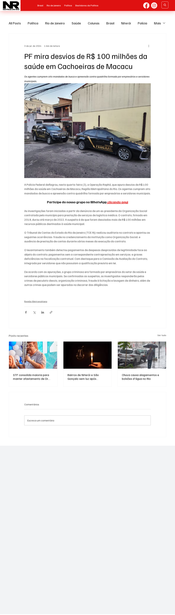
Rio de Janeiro (55, 23)
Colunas (93, 23)
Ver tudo (161, 335)
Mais (157, 23)
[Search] (164, 5)
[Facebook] (146, 5)
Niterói (126, 23)
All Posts (15, 23)
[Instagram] (154, 5)
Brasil (110, 23)
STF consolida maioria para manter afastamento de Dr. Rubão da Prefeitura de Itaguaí (31, 376)
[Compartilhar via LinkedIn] (42, 312)
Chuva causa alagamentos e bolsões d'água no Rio (140, 376)
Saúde (76, 23)
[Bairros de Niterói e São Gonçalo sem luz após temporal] (87, 355)
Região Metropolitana (35, 301)
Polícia (142, 23)
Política (33, 23)
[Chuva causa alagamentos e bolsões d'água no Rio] (142, 355)
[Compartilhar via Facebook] (26, 312)
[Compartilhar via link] (51, 312)
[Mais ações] (149, 46)
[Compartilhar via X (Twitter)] (34, 312)
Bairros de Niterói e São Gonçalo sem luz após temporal (83, 376)
